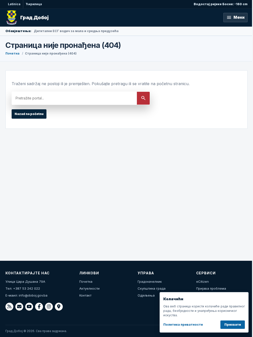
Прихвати (232, 324)
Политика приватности (183, 324)
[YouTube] (29, 307)
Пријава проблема (211, 288)
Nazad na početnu (29, 114)
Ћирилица (34, 4)
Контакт (85, 295)
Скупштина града (152, 288)
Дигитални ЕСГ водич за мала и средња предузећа (76, 31)
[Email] (19, 307)
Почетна (12, 53)
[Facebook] (39, 307)
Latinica (14, 4)
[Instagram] (49, 307)
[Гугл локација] (59, 307)
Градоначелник (150, 281)
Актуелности (89, 288)
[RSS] (9, 307)
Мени (235, 17)
